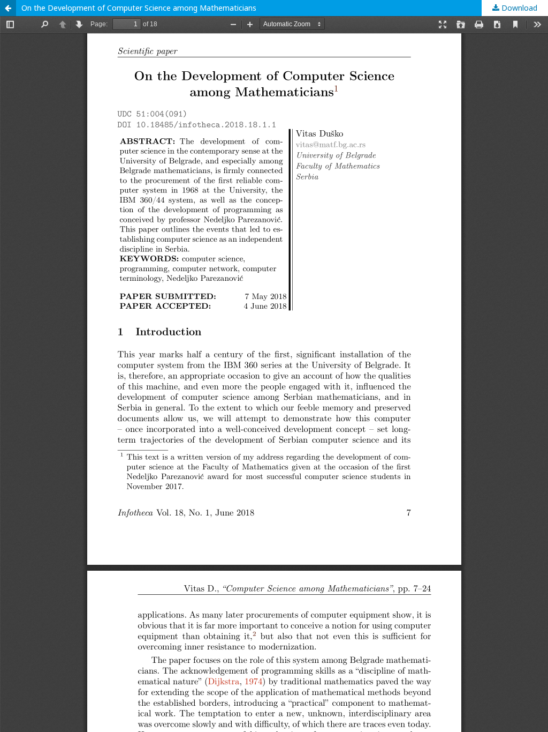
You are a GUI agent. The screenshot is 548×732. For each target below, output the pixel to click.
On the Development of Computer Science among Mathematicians (138, 8)
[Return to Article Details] (8, 8)
